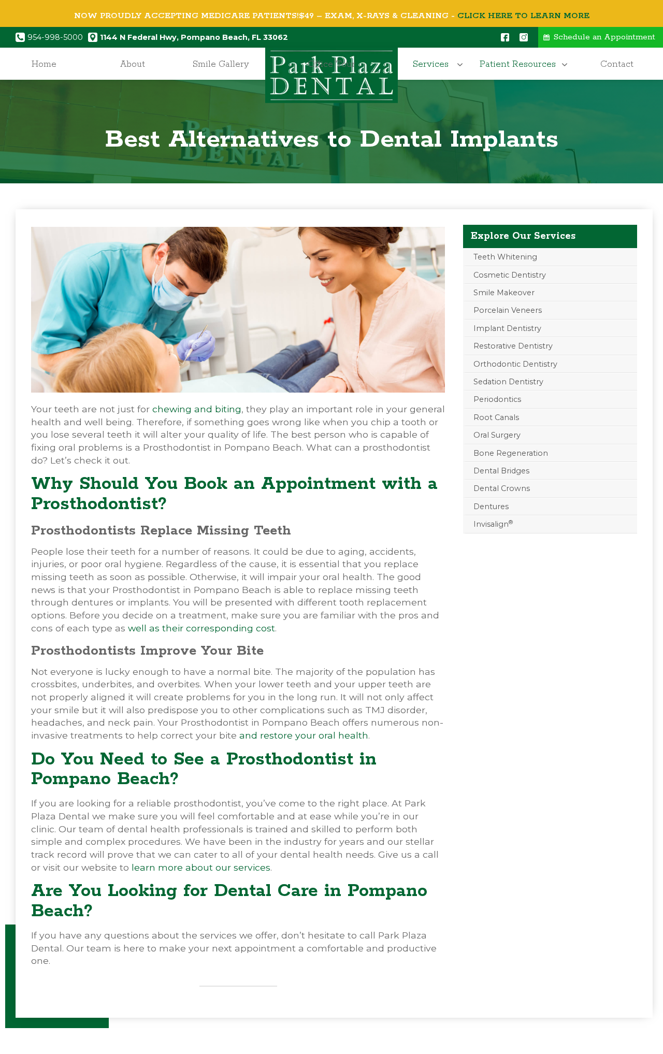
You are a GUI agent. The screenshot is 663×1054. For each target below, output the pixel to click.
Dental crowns (501, 488)
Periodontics (497, 399)
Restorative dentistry (513, 346)
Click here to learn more (523, 15)
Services (431, 64)
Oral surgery (497, 435)
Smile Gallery (221, 64)
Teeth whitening (505, 257)
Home (44, 64)
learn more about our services (201, 867)
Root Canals (496, 417)
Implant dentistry (507, 328)
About (132, 64)
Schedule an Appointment (604, 37)
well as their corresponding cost (201, 628)
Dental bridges (501, 470)
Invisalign (493, 524)
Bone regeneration (510, 453)
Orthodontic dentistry (515, 364)
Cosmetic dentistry (509, 275)
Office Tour (331, 64)
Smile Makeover (504, 292)
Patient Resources (518, 64)
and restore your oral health (303, 735)
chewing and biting (196, 408)
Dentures (491, 506)
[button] (433, 64)
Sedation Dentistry (508, 381)
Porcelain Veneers (507, 310)
